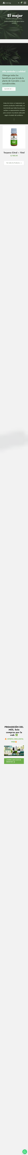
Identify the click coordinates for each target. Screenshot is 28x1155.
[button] (24, 1151)
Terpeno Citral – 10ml (14, 152)
